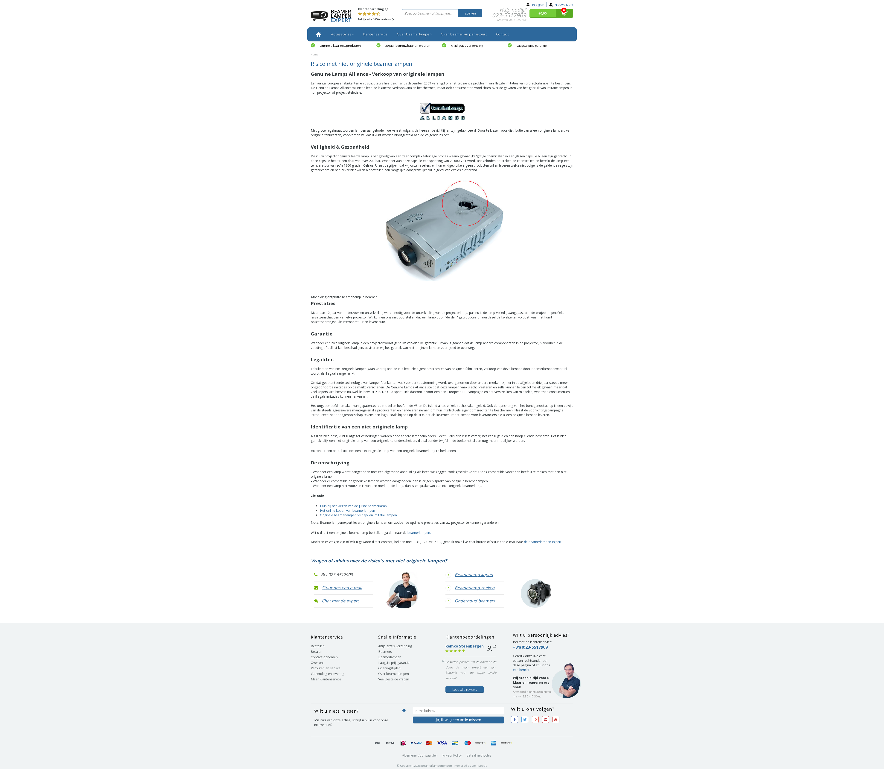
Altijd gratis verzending (467, 45)
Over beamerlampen (414, 34)
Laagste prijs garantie (532, 45)
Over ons (317, 662)
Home (314, 54)
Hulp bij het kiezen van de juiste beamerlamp (353, 506)
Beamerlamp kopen (474, 574)
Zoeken (470, 13)
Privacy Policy (452, 755)
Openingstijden (389, 668)
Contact (502, 34)
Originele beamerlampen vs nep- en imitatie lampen (358, 515)
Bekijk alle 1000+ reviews (375, 19)
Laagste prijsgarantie (394, 662)
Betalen (316, 651)
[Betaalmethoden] (377, 743)
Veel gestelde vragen (393, 679)
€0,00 (542, 13)
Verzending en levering (327, 673)
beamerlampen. (419, 532)
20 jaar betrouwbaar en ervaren (407, 45)
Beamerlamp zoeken (474, 587)
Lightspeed (479, 765)
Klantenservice (375, 34)
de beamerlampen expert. (543, 542)
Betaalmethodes (478, 755)
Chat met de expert (340, 601)
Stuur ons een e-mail (342, 587)
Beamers (385, 651)
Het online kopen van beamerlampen (347, 510)
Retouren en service (325, 668)
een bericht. (521, 670)
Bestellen (318, 646)
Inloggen (538, 5)
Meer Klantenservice (326, 679)
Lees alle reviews (464, 689)
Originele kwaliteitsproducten (340, 45)
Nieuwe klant (564, 5)
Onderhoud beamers (475, 601)
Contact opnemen (324, 657)
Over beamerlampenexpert (464, 34)
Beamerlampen (389, 657)
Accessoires (341, 34)
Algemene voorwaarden (420, 755)
